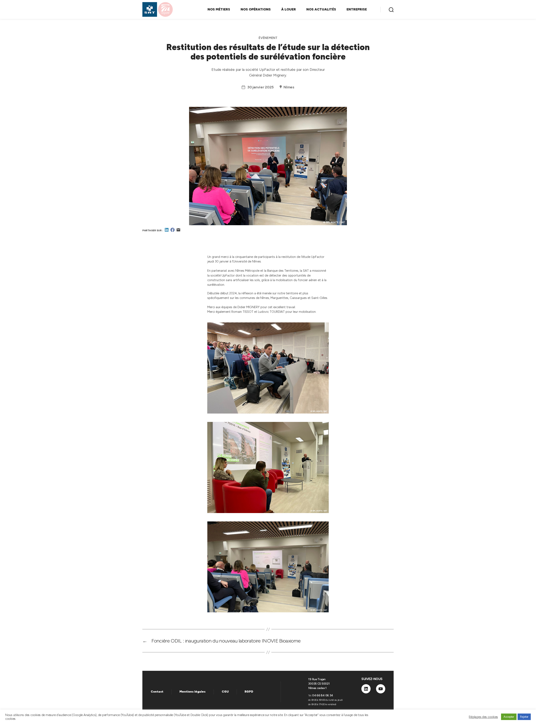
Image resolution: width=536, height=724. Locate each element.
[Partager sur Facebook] (172, 231)
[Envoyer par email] (178, 231)
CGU (225, 691)
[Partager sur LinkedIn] (166, 231)
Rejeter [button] (524, 716)
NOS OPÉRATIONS (256, 9)
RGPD (249, 691)
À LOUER (288, 9)
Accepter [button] (509, 716)
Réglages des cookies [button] (483, 717)
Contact (157, 691)
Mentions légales (192, 691)
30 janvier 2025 (260, 87)
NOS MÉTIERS (218, 9)
